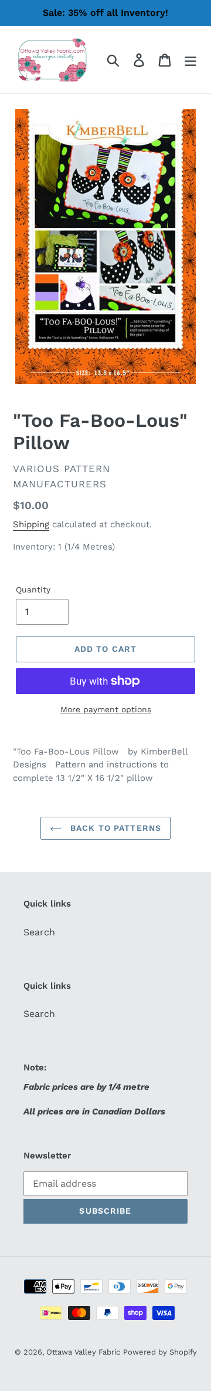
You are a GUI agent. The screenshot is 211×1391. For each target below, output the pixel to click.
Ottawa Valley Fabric (83, 1352)
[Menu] (190, 59)
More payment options (105, 709)
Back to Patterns (114, 828)
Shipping (31, 524)
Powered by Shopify (160, 1352)
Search (39, 932)
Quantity (33, 589)
